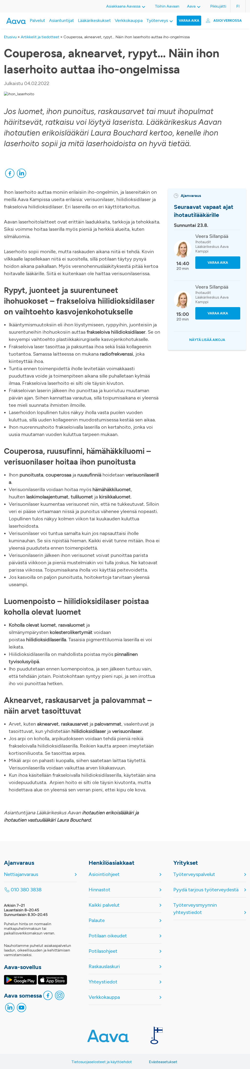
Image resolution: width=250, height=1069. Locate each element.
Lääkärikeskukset (94, 20)
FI (238, 6)
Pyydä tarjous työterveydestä (206, 890)
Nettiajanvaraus (21, 874)
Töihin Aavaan (167, 6)
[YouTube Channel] (21, 1009)
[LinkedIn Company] (10, 1009)
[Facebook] (10, 174)
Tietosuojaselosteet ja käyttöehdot (102, 1061)
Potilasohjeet (103, 951)
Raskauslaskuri (104, 966)
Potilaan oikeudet (108, 936)
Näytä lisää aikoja (207, 340)
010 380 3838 (26, 890)
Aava (191, 6)
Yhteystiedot (103, 982)
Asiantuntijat (61, 20)
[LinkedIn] (21, 174)
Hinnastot (99, 890)
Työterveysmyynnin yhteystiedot (195, 908)
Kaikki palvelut (104, 905)
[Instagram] (59, 997)
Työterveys (157, 20)
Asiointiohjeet (104, 874)
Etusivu (10, 37)
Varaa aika (189, 21)
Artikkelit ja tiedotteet (40, 37)
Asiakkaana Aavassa (123, 6)
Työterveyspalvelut (194, 874)
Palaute (97, 920)
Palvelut (37, 20)
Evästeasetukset (163, 1061)
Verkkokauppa (129, 20)
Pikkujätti (218, 6)
